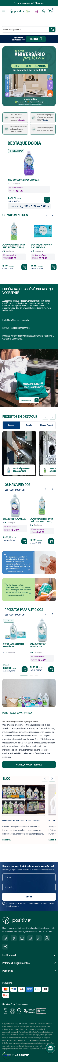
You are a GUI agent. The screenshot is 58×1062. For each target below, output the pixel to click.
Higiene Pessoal (46, 425)
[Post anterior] (45, 779)
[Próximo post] (52, 779)
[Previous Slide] (5, 3)
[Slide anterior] (45, 417)
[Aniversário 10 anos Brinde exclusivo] (29, 76)
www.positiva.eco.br (20, 1024)
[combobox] (29, 29)
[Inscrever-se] (29, 889)
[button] (16, 103)
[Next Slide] (53, 3)
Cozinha (29, 425)
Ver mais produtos (14, 489)
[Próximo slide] (53, 417)
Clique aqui (39, 2)
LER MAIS (6, 839)
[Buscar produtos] (52, 29)
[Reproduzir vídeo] (19, 453)
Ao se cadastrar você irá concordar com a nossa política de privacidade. (30, 897)
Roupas (11, 425)
